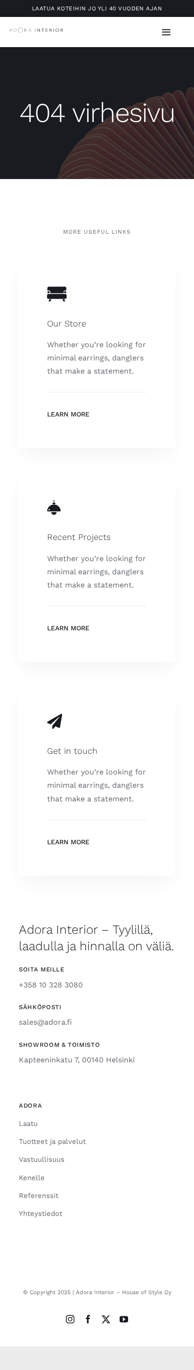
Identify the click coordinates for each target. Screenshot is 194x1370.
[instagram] (70, 1319)
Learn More (68, 414)
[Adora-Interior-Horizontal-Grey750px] (36, 31)
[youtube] (124, 1319)
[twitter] (106, 1319)
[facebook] (88, 1319)
